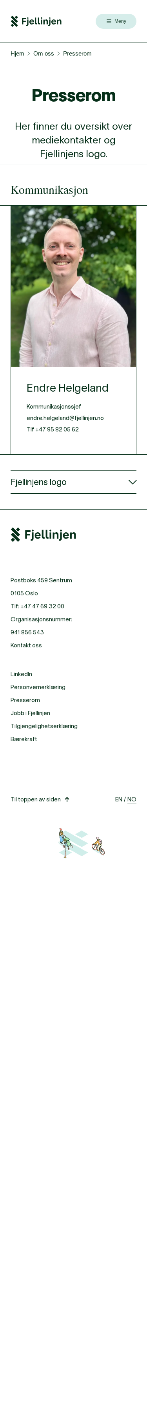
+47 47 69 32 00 (42, 606)
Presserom (25, 700)
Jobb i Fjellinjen (30, 713)
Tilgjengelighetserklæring (44, 726)
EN (118, 799)
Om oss (43, 53)
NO (131, 799)
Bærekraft (24, 739)
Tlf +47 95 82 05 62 (53, 429)
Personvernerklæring (38, 687)
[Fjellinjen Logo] (36, 21)
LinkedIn (21, 674)
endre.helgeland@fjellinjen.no (65, 417)
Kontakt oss (26, 645)
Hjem (17, 53)
